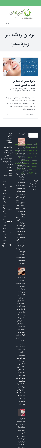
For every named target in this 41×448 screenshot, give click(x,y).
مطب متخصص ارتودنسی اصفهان (26, 169)
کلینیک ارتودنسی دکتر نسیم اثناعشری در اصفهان (33, 185)
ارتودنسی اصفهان (31, 147)
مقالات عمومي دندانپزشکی (18, 90)
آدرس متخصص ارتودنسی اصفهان (26, 144)
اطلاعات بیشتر (30, 115)
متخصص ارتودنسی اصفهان (28, 157)
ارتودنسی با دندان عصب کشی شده (24, 83)
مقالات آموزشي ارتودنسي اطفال (27, 89)
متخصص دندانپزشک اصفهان (27, 166)
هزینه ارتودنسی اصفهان (29, 173)
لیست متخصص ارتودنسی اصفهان (26, 153)
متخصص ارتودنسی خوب (29, 160)
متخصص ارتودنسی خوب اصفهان (26, 163)
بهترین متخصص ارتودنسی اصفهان (25, 150)
